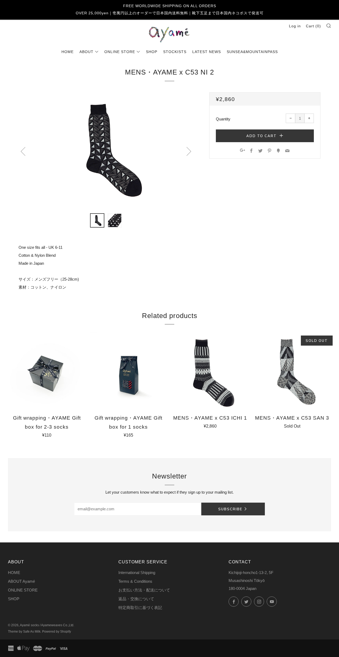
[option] (106, 149)
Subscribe (230, 509)
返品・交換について (136, 599)
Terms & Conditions (135, 581)
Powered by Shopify (56, 631)
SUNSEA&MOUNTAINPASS (252, 52)
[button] (97, 220)
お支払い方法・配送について (144, 590)
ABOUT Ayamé (21, 581)
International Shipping (136, 572)
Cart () (313, 26)
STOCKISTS (174, 52)
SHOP (151, 52)
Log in (295, 26)
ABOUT (86, 52)
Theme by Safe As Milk (24, 631)
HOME (67, 52)
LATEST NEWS (206, 52)
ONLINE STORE (119, 52)
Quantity (223, 119)
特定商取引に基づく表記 (140, 607)
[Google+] (242, 151)
